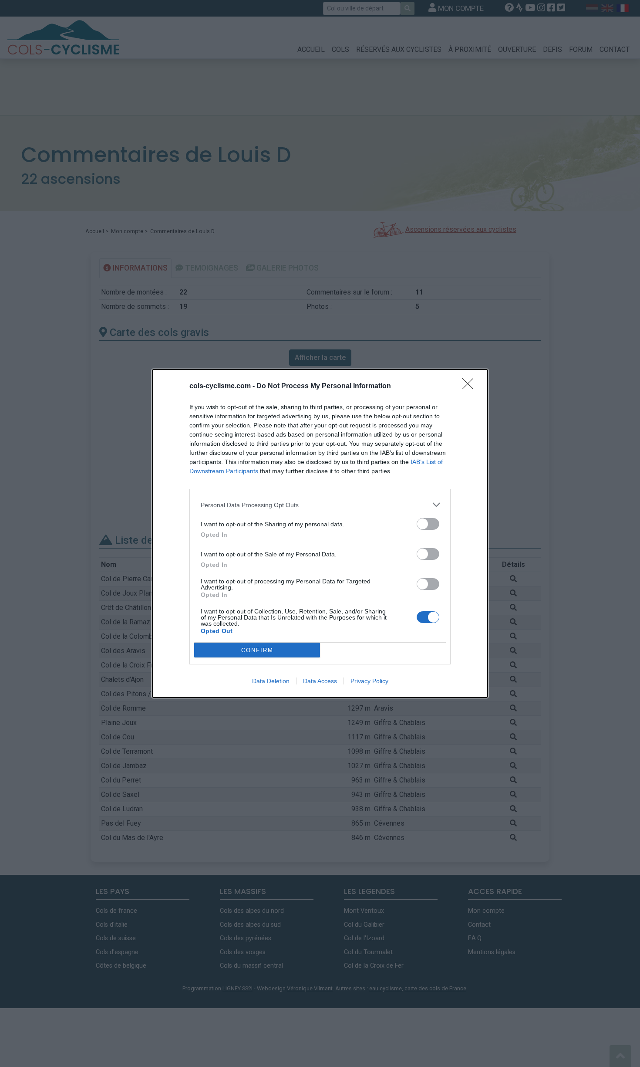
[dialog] (320, 533)
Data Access (320, 680)
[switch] (428, 524)
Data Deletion (271, 680)
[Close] (470, 386)
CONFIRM (257, 650)
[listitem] (320, 504)
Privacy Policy (369, 680)
